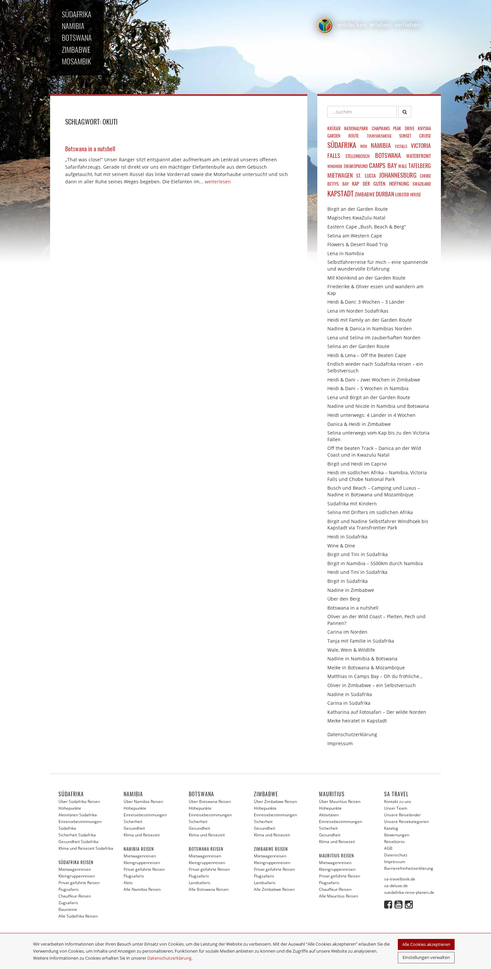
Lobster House (408, 194)
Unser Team (395, 808)
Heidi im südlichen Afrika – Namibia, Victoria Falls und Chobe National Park (377, 475)
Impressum (340, 743)
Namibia (381, 145)
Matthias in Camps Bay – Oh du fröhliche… (375, 676)
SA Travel (396, 794)
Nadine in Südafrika (349, 694)
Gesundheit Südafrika (78, 841)
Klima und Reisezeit (142, 835)
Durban (385, 193)
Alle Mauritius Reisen (338, 896)
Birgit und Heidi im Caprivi (357, 464)
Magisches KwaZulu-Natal (356, 217)
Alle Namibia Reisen (142, 889)
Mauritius (332, 794)
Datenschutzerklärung (169, 958)
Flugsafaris (68, 889)
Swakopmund (356, 166)
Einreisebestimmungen (145, 815)
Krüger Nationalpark (347, 128)
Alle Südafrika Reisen (78, 916)
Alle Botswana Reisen (208, 889)
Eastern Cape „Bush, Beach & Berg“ (366, 226)
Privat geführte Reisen (79, 882)
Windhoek (334, 166)
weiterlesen (218, 181)
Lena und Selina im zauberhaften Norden (374, 337)
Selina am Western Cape (354, 235)
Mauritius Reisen (336, 855)
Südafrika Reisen (76, 862)
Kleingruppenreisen (76, 876)
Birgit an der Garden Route (357, 209)
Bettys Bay (338, 183)
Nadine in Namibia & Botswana (362, 658)
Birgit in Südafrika (347, 581)
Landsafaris (199, 882)
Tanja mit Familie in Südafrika (360, 641)
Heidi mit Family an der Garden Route (369, 320)
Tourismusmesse (379, 136)
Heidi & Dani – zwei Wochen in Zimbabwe (373, 379)
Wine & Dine (341, 545)
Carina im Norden (347, 632)
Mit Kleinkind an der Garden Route (366, 278)
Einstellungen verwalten (426, 957)
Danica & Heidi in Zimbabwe (359, 424)
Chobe (425, 175)
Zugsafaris (68, 903)
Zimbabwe (365, 194)
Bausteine (67, 909)
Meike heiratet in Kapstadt (357, 720)
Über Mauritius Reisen (339, 801)
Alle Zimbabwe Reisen (274, 889)
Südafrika (341, 145)
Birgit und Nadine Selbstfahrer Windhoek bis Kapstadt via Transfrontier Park (377, 524)
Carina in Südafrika (348, 703)
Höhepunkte (69, 808)
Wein (363, 146)
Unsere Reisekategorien (406, 821)
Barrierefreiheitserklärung (408, 868)
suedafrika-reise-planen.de (409, 892)
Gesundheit (134, 828)
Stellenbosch (357, 156)
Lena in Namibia (345, 253)
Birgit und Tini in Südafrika (357, 554)
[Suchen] (404, 112)
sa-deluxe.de (396, 886)
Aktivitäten (329, 815)
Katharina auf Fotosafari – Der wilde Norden (376, 712)
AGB (388, 848)
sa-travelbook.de (399, 879)
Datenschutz (395, 855)
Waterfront (418, 155)
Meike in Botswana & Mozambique (366, 667)
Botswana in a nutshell (352, 608)
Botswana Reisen (206, 848)
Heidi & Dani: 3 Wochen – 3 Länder (366, 302)
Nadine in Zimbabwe (350, 590)
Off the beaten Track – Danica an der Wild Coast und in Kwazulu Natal (374, 451)
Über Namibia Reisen (143, 801)
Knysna (424, 128)
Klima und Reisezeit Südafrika (85, 848)
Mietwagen (340, 175)
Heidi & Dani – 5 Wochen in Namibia (367, 388)
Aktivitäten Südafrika (77, 815)
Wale (402, 166)
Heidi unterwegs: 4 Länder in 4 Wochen (371, 415)
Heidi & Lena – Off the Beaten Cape (366, 355)
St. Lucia (366, 175)
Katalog (391, 828)
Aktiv (128, 882)
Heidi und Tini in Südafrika (357, 572)
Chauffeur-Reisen (74, 896)
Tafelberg (419, 165)
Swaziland (422, 183)
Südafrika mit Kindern (352, 503)
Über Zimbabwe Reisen (275, 801)
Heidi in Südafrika (347, 536)
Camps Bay (383, 165)
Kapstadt (340, 193)
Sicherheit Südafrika (77, 835)
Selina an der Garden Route (358, 346)
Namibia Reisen (139, 848)
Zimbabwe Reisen (271, 848)
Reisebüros (394, 841)
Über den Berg (343, 599)
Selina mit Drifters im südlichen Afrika (370, 512)
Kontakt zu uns (397, 801)
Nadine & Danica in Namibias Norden (369, 328)
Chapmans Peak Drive (393, 128)
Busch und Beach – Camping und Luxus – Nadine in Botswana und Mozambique (373, 491)
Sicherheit (133, 821)
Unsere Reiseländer (402, 815)
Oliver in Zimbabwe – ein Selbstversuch (371, 685)
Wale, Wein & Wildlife (351, 650)
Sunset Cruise (415, 135)
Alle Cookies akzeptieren (426, 944)
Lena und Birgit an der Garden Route (368, 397)
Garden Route (343, 135)
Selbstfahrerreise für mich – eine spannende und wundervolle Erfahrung (377, 265)
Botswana (388, 155)
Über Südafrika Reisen (79, 801)
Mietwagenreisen (74, 869)
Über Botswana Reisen (210, 801)
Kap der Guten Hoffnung (380, 183)
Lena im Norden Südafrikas (357, 311)
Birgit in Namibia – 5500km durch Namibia (375, 563)
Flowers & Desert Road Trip (357, 244)
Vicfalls (401, 146)
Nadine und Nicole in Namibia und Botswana (378, 406)
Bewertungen (396, 835)
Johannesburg (398, 174)
